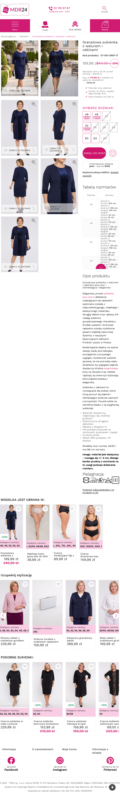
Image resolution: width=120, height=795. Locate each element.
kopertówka (111, 368)
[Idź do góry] (112, 787)
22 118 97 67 (62, 8)
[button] (3, 615)
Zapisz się (91, 82)
